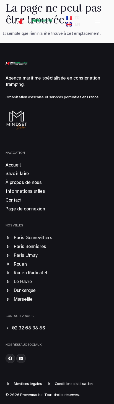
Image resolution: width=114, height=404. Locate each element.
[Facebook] (10, 358)
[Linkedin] (21, 358)
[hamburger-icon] (97, 21)
